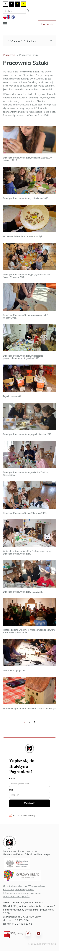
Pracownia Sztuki (23, 40)
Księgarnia (47, 24)
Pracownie (9, 54)
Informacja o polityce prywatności (22, 892)
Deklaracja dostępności (16, 896)
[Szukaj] (28, 11)
